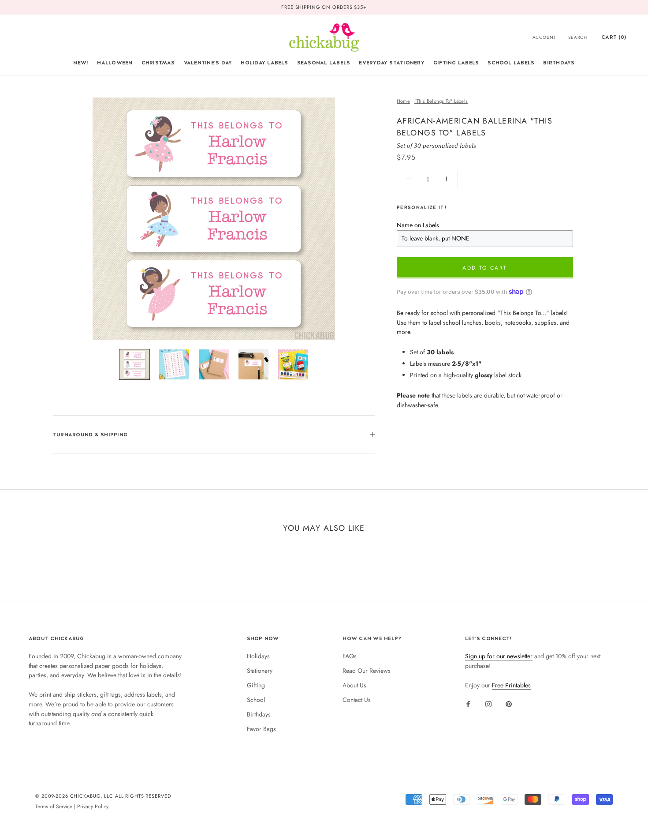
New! (80, 62)
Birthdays (558, 62)
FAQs (350, 656)
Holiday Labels (264, 62)
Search (577, 37)
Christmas (158, 62)
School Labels (511, 62)
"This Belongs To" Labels (441, 101)
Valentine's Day (208, 62)
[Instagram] (488, 704)
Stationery (259, 670)
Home (403, 101)
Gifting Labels (456, 62)
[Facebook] (468, 704)
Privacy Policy (92, 806)
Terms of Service (53, 806)
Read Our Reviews (367, 670)
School (256, 699)
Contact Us (357, 699)
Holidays (258, 656)
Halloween (114, 62)
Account (544, 37)
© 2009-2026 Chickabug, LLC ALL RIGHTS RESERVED (103, 795)
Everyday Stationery (392, 62)
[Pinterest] (509, 704)
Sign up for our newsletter (499, 656)
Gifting (256, 685)
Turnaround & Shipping (90, 434)
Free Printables (511, 685)
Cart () (613, 37)
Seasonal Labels (323, 62)
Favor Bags (261, 728)
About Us (354, 685)
